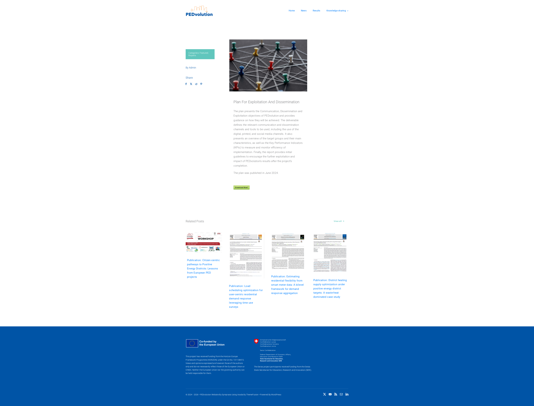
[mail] (341, 394)
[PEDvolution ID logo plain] (199, 6)
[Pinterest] (201, 84)
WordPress (276, 394)
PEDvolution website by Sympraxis (215, 394)
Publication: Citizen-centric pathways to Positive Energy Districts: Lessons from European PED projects (203, 268)
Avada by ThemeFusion (248, 394)
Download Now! (241, 187)
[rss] (335, 394)
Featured (204, 53)
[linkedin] (347, 394)
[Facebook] (186, 84)
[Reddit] (196, 84)
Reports (192, 55)
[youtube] (330, 394)
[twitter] (324, 394)
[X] (191, 84)
